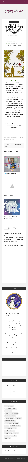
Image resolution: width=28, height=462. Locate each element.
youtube (14, 393)
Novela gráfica (10, 428)
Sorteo (13, 435)
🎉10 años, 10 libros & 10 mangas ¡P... (11, 174)
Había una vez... (10, 421)
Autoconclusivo (11, 408)
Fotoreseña (9, 418)
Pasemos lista (9, 430)
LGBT (6, 425)
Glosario (18, 418)
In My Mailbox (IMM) (11, 423)
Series (7, 435)
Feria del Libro (10, 416)
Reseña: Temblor (8, 195)
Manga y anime (15, 425)
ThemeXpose (13, 458)
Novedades (6, 139)
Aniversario (9, 406)
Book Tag (8, 411)
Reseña (16, 433)
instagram (7, 393)
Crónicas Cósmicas (11, 413)
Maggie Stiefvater (12, 137)
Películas (8, 433)
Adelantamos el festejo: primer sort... (10, 217)
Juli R (11, 35)
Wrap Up (7, 438)
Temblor (12, 139)
